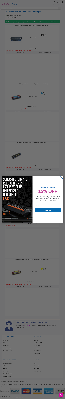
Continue (48, 210)
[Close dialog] (61, 177)
